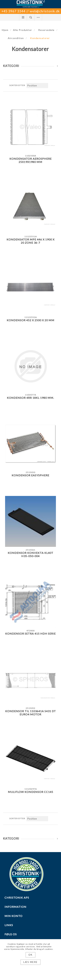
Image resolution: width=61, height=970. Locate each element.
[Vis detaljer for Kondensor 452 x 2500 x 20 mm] (30, 288)
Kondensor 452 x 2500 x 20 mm (30, 320)
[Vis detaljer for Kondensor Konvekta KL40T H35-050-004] (30, 521)
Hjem (5, 30)
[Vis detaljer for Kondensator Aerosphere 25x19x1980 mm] (30, 127)
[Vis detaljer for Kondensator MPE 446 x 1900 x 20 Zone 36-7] (30, 208)
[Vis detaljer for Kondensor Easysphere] (30, 443)
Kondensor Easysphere (30, 475)
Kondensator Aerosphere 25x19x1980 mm (30, 160)
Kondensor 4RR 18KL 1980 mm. (30, 397)
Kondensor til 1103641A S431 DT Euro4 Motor (30, 712)
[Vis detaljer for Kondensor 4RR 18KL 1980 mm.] (30, 366)
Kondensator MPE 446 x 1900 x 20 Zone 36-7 (31, 241)
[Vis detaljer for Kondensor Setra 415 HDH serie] (30, 602)
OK (30, 954)
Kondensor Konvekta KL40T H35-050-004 (30, 554)
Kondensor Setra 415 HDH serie (30, 633)
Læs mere (30, 961)
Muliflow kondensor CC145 (30, 791)
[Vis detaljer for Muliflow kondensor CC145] (30, 760)
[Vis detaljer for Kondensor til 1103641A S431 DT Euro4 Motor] (30, 679)
